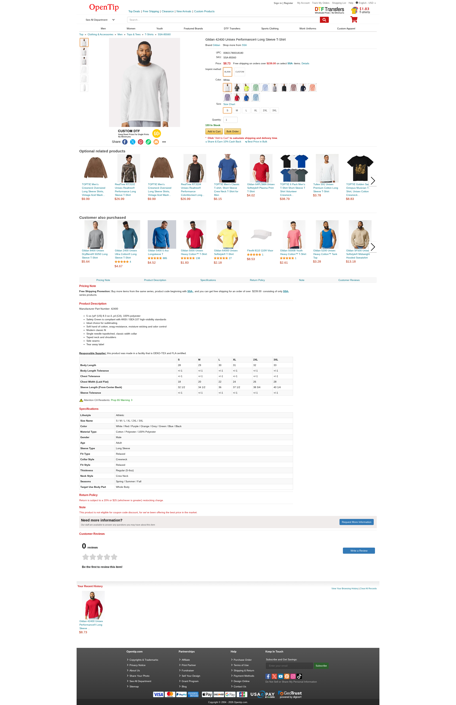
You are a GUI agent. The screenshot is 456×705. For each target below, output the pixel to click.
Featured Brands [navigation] (193, 28)
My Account (303, 3)
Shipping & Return (244, 670)
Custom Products (204, 11)
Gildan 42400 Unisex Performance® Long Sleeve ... (91, 625)
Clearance (168, 11)
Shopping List (339, 3)
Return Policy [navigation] (257, 280)
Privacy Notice (137, 665)
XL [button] (255, 110)
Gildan (216, 45)
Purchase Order (243, 659)
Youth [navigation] (159, 28)
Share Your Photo (139, 675)
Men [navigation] (103, 28)
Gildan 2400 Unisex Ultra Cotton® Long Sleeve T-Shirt (126, 254)
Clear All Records (368, 588)
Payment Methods (244, 675)
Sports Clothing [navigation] (270, 28)
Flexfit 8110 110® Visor (260, 250)
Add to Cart (214, 131)
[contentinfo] (104, 7)
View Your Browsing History (344, 588)
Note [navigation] (301, 280)
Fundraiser (188, 670)
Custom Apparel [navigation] (346, 28)
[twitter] (132, 142)
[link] (148, 142)
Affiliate (186, 659)
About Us (134, 670)
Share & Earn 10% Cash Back (224, 141)
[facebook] (125, 142)
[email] (156, 142)
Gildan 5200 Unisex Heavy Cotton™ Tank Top (325, 254)
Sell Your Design (191, 675)
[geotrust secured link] (290, 694)
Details (305, 63)
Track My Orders (321, 3)
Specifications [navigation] (208, 280)
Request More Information (356, 522)
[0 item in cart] (353, 20)
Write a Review (359, 550)
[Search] (324, 20)
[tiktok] (299, 676)
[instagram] (293, 676)
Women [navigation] (131, 28)
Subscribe (321, 665)
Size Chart (229, 104)
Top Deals (134, 11)
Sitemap (134, 686)
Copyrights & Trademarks (143, 659)
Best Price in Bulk (257, 141)
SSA (244, 45)
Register (288, 3)
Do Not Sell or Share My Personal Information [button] (291, 681)
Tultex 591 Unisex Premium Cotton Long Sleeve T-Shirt (325, 188)
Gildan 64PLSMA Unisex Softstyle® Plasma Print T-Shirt (261, 188)
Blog (184, 686)
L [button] (246, 110)
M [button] (237, 110)
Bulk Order (233, 131)
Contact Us (240, 686)
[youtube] (280, 676)
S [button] (227, 110)
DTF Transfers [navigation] (232, 28)
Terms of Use (241, 665)
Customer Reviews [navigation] (349, 280)
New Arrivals (184, 11)
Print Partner (189, 665)
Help (351, 3)
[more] (164, 142)
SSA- (190, 291)
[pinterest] (140, 142)
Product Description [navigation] (155, 280)
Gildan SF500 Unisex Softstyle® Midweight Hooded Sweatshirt (358, 254)
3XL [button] (274, 110)
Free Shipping (151, 11)
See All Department (96, 19)
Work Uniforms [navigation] (307, 28)
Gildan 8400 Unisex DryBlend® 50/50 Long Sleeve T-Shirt (95, 254)
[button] (366, 3)
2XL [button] (265, 110)
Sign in (278, 3)
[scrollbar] (228, 276)
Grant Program (190, 681)
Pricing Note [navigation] (103, 280)
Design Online (242, 681)
